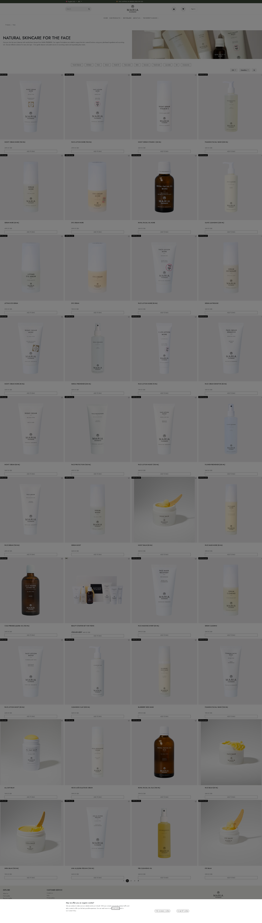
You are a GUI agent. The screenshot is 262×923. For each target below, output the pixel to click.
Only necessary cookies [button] (162, 911)
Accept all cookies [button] (182, 911)
